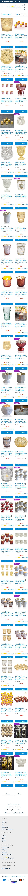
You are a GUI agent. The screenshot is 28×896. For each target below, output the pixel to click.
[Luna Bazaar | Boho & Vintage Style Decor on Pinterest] (7, 869)
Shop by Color (5, 847)
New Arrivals (5, 850)
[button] (25, 14)
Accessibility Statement (7, 829)
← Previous (7, 794)
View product (7, 47)
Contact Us (4, 822)
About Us (4, 821)
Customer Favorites (6, 854)
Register (4, 840)
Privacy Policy (5, 826)
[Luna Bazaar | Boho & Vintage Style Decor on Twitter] (9, 869)
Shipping (4, 835)
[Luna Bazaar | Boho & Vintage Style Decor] (14, 7)
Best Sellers (4, 849)
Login (3, 841)
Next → (20, 794)
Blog (3, 824)
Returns (3, 836)
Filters (18, 14)
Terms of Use (5, 827)
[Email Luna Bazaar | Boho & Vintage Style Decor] (2, 869)
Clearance (4, 852)
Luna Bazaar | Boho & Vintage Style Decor (16, 876)
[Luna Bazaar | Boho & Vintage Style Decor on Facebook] (4, 869)
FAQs (3, 838)
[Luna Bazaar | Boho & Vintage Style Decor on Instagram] (6, 869)
